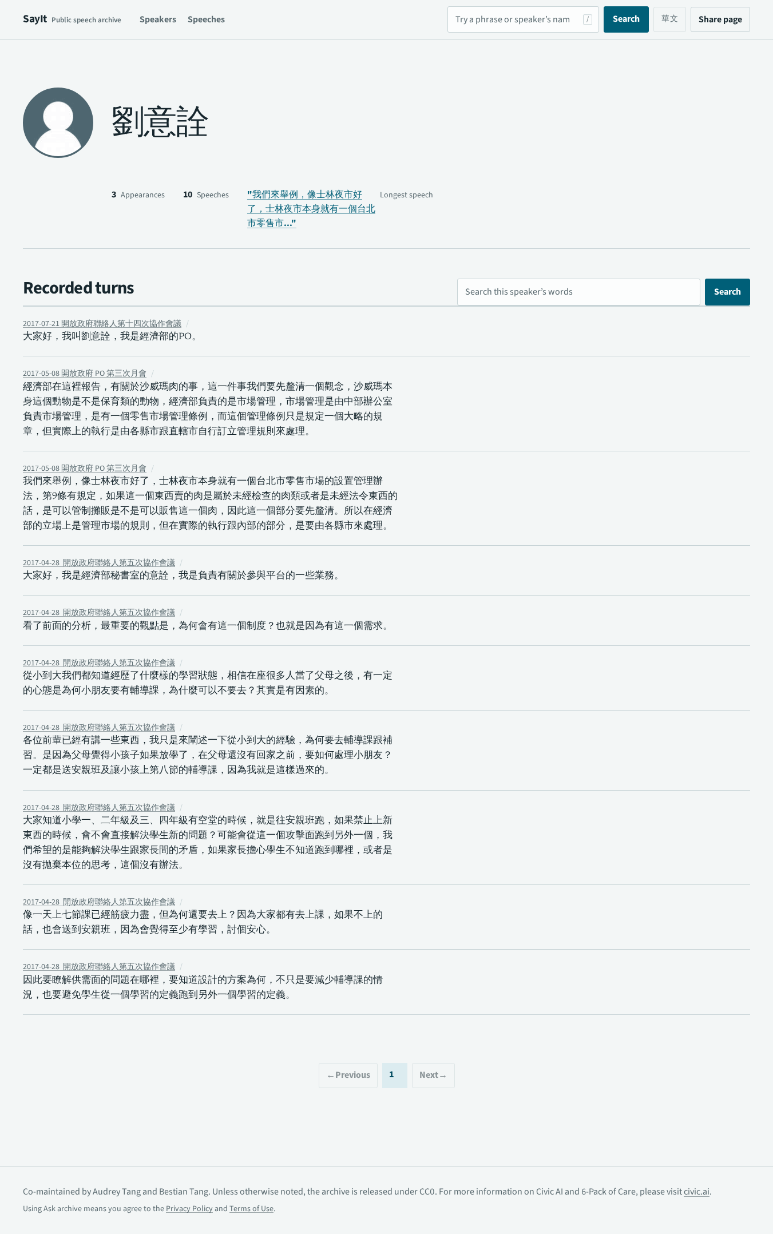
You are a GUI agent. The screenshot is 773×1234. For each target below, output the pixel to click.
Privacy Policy (189, 1209)
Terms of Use (251, 1209)
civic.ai (696, 1191)
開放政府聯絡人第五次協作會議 (99, 563)
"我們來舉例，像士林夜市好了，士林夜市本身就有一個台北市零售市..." (311, 208)
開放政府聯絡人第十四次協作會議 (102, 324)
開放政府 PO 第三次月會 (84, 373)
